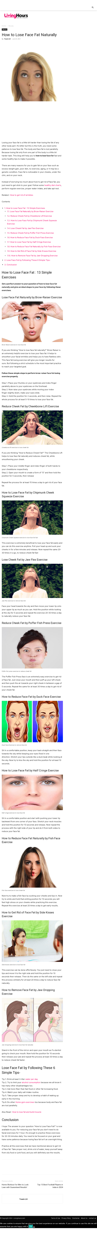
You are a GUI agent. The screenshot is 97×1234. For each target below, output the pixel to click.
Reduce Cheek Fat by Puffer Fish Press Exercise (30, 233)
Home (4, 26)
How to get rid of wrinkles (21, 195)
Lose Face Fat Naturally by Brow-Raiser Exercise (30, 211)
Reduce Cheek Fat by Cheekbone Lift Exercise (29, 216)
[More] (27, 44)
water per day (31, 1079)
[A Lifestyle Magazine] (16, 16)
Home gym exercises (25, 1102)
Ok (31, 1226)
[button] (92, 7)
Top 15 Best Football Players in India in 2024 (50, 1186)
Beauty (5, 29)
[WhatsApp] (21, 44)
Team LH (7, 39)
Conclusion (10, 264)
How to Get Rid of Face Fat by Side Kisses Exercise (31, 251)
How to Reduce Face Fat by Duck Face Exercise (30, 237)
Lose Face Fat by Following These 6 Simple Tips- (27, 260)
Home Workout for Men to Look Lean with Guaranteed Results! (15, 1186)
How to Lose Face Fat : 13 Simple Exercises (24, 208)
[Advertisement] (63, 16)
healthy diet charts (52, 185)
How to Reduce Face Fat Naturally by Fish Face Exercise (34, 246)
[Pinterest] (15, 44)
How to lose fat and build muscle (26, 1112)
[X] (10, 44)
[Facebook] (4, 44)
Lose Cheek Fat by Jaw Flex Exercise (25, 228)
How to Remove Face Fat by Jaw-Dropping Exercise (32, 255)
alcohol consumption (31, 1082)
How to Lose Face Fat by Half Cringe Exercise (29, 242)
